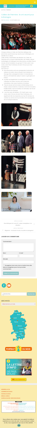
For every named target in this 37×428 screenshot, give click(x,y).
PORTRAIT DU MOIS (6, 393)
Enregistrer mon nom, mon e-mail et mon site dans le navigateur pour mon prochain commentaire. (17, 267)
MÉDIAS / (3, 396)
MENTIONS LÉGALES (15, 398)
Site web (5, 259)
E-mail (21, 253)
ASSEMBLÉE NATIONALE (6, 391)
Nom (5, 253)
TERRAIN (8, 10)
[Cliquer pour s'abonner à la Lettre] (18, 380)
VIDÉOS (8, 396)
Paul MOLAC (6, 20)
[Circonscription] (18, 340)
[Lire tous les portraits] (18, 351)
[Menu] (35, 2)
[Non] (35, 422)
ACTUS (3, 10)
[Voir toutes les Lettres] (18, 375)
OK (19, 425)
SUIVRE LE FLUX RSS (5, 398)
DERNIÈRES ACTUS (5, 389)
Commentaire (7, 241)
